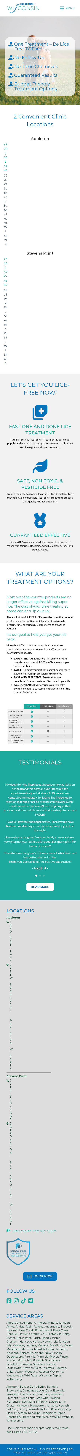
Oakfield (12, 1409)
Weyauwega (15, 1375)
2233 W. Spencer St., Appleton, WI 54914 (5, 210)
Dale (49, 1390)
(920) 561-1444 (5, 157)
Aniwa (10, 1326)
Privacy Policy (55, 1453)
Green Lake (26, 1398)
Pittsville (29, 1356)
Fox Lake (43, 1394)
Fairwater (13, 1394)
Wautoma (56, 1371)
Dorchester (23, 1338)
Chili (43, 1334)
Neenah (63, 1405)
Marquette (37, 1405)
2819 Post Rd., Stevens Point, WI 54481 (5, 326)
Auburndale (51, 1326)
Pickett (45, 1409)
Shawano (26, 1364)
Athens (38, 1326)
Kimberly (42, 1401)
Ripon (61, 1413)
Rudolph (38, 1360)
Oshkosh (33, 1409)
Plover (54, 1356)
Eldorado (58, 1390)
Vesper (19, 1371)
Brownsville (14, 1390)
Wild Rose (30, 1375)
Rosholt (12, 1360)
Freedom (56, 1394)
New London (53, 1353)
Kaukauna (28, 1401)
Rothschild (25, 1360)
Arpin (29, 1326)
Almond (27, 1322)
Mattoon (27, 1349)
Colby (66, 1334)
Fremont (12, 1398)
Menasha (51, 1405)
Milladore (49, 1349)
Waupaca (31, 1371)
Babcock (66, 1326)
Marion (68, 1345)
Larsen (53, 1401)
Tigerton (60, 1368)
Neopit (39, 1353)
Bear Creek (26, 1330)
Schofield (13, 1364)
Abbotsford (14, 1322)
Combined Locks (33, 1390)
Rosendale (13, 1417)
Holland (55, 1398)
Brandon (51, 1386)
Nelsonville (26, 1353)
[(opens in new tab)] (18, 1251)
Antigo (20, 1326)
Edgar (36, 1338)
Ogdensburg (15, 1356)
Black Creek (60, 1330)
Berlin (41, 1386)
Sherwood (28, 1417)
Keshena (18, 1345)
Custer (11, 1338)
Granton (55, 1338)
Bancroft (12, 1330)
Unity (10, 1371)
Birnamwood (43, 1330)
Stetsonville (14, 1368)
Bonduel (12, 1334)
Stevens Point (32, 1368)
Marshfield (13, 1349)
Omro (22, 1409)
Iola (55, 1341)
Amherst (39, 1322)
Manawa (43, 1345)
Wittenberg (14, 1379)
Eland (45, 1338)
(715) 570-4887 (5, 271)
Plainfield (43, 1356)
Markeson (22, 1405)
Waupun (67, 1417)
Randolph (34, 1413)
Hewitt (46, 1341)
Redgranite (49, 1413)
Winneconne (15, 1420)
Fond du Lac (28, 1394)
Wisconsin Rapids (50, 1375)
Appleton (12, 1386)
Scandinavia (52, 1360)
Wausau (43, 1371)
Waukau (55, 1417)
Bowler (23, 1334)
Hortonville (14, 1401)
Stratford (48, 1368)
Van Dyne (42, 1417)
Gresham (12, 1341)
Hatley (37, 1341)
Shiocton (39, 1364)
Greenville (42, 1398)
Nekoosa (12, 1353)
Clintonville (54, 1334)
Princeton (20, 1413)
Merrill (38, 1349)
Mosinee (61, 1349)
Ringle (64, 1356)
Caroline (34, 1334)
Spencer (51, 1364)
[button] (40, 1276)
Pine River (57, 1409)
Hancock (25, 1341)
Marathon (56, 1345)
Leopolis (30, 1345)
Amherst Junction (58, 1322)
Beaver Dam (28, 1386)
